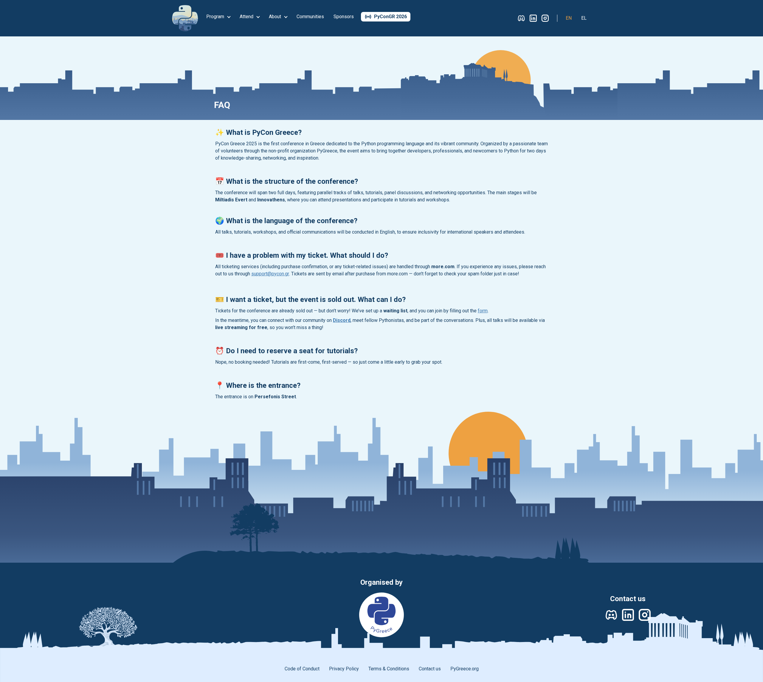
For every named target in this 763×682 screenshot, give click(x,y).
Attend (247, 16)
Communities (310, 16)
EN (569, 18)
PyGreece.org (464, 669)
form (483, 311)
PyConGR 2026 (390, 16)
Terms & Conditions (388, 669)
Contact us (430, 669)
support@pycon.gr (270, 274)
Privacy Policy (344, 669)
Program (215, 16)
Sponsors (344, 16)
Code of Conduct (302, 669)
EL (584, 18)
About (275, 16)
